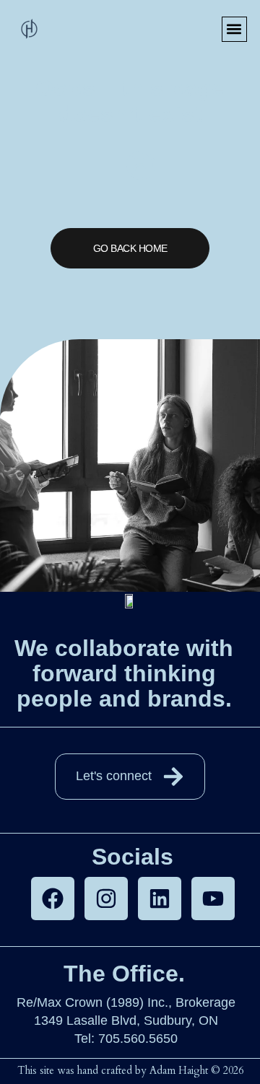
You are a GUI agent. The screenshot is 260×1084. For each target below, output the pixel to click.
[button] (234, 29)
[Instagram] (106, 898)
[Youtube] (213, 898)
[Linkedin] (159, 898)
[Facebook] (52, 898)
